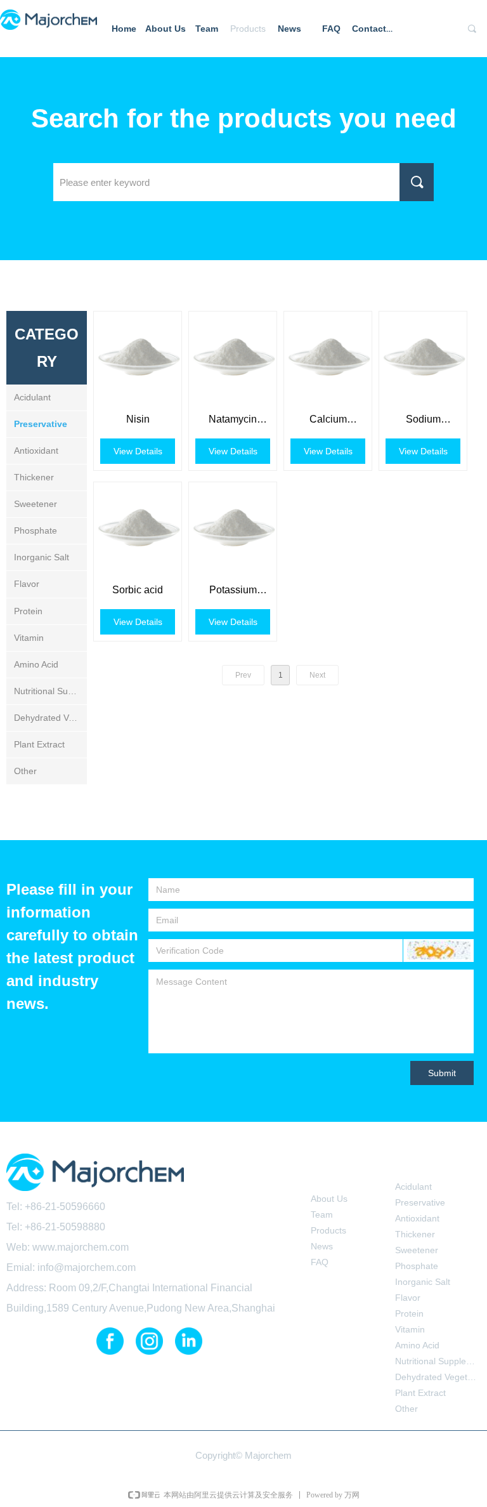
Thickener (34, 477)
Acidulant (32, 397)
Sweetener (35, 504)
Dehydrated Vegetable (50, 718)
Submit (442, 1073)
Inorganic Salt (41, 557)
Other (25, 771)
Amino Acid (36, 664)
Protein (28, 611)
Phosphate (35, 530)
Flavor (26, 584)
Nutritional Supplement (50, 691)
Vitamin (29, 638)
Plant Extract (39, 744)
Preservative (40, 424)
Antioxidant (36, 450)
